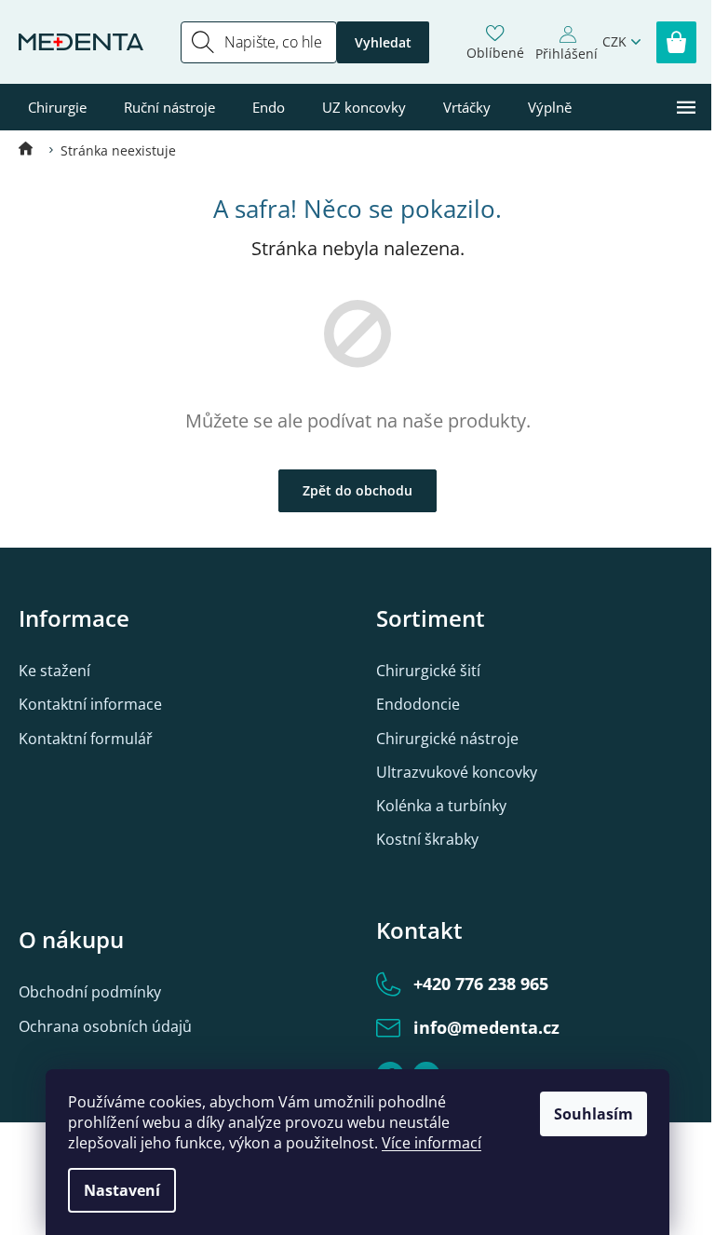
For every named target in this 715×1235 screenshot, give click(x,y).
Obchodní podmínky (90, 992)
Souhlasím (593, 1114)
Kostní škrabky (427, 839)
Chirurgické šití (428, 670)
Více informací (431, 1143)
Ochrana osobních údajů (105, 1026)
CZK (614, 41)
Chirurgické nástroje (447, 738)
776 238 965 (480, 983)
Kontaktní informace (90, 704)
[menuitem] (57, 107)
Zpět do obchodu (357, 490)
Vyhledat (383, 42)
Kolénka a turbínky (441, 805)
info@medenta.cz (486, 1027)
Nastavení (122, 1190)
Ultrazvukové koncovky (456, 772)
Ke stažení (54, 670)
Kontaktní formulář (86, 738)
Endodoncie (418, 704)
